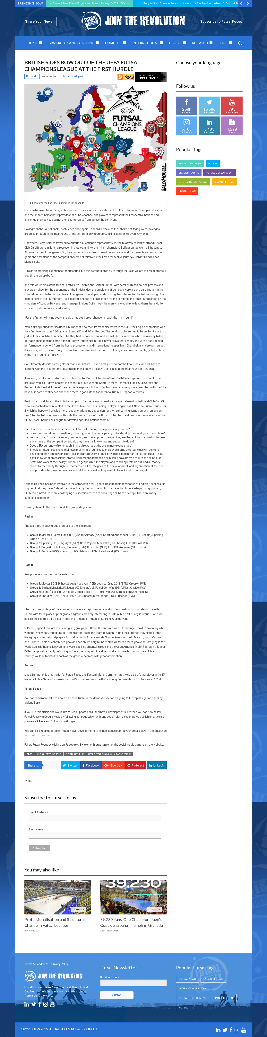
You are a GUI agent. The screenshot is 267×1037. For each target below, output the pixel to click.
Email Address (38, 812)
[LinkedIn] (26, 1005)
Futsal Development (49, 754)
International (145, 43)
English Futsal (189, 172)
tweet (28, 780)
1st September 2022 (52, 76)
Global (175, 43)
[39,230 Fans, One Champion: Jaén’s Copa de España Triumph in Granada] (133, 897)
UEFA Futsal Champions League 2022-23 (109, 754)
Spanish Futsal (224, 181)
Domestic (113, 43)
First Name (36, 829)
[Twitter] (33, 1005)
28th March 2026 (109, 930)
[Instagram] (45, 1005)
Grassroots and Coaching (71, 43)
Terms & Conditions (36, 964)
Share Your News (38, 21)
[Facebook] (39, 1005)
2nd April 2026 (32, 930)
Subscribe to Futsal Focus (221, 21)
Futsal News (187, 191)
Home (33, 43)
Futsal (213, 163)
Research (200, 43)
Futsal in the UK (74, 754)
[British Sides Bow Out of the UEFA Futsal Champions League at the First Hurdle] (95, 138)
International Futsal (193, 181)
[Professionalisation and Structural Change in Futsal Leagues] (57, 897)
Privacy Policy (59, 964)
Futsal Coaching (190, 163)
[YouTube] (52, 1005)
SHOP (223, 43)
